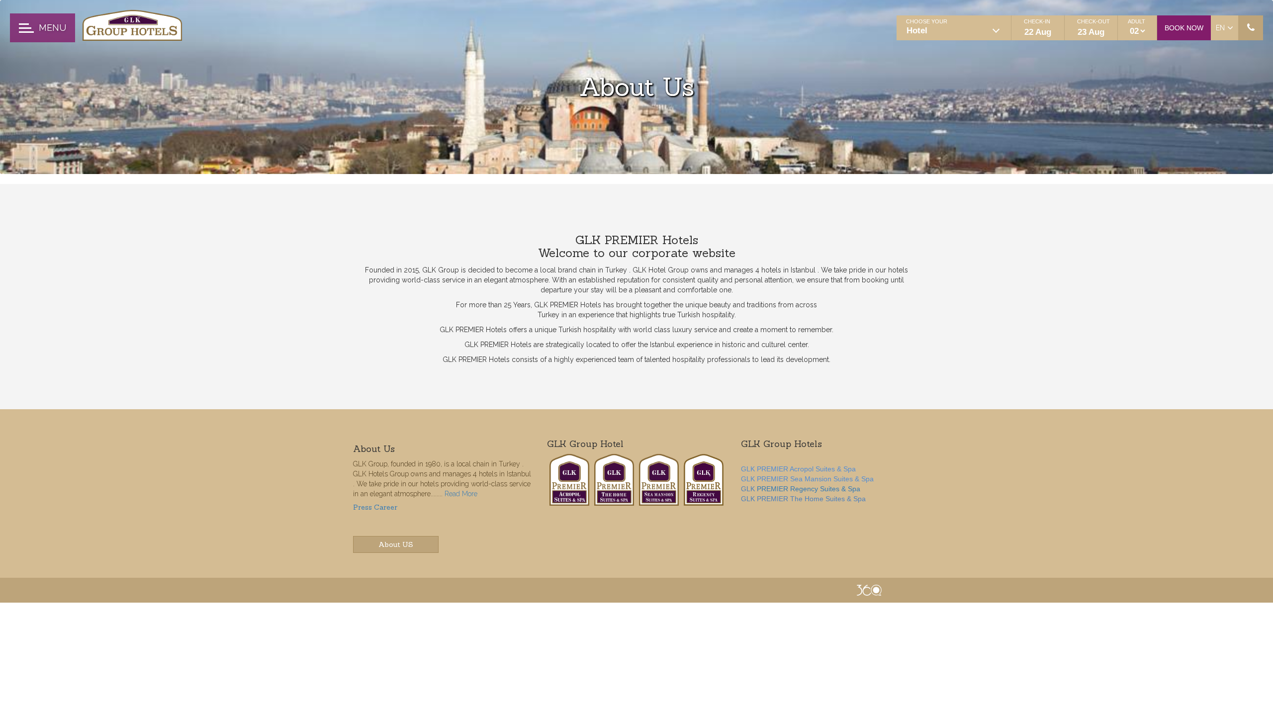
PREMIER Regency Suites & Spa (808, 489)
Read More (461, 494)
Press (362, 507)
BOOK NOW (1184, 28)
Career (385, 507)
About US (395, 544)
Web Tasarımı (869, 590)
